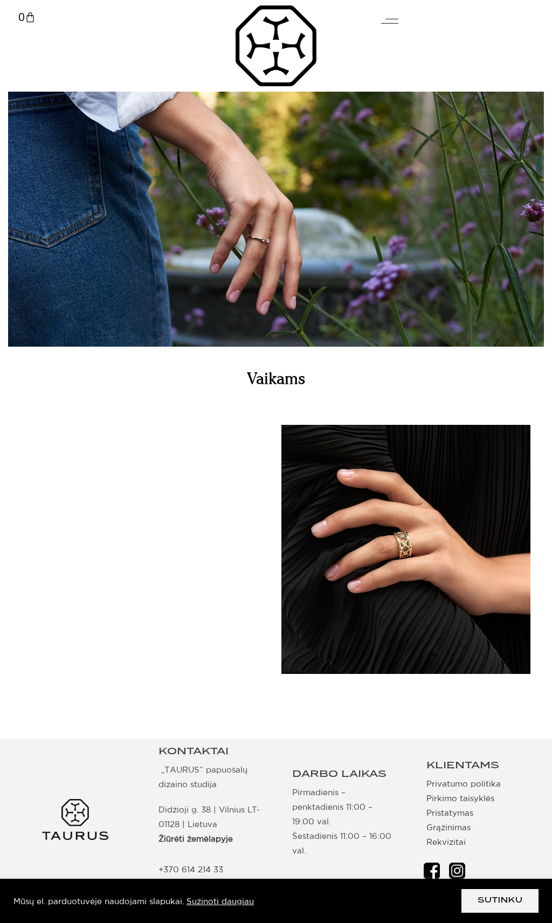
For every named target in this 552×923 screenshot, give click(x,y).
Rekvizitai (446, 841)
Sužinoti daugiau (220, 901)
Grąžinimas (448, 827)
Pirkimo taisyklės (460, 798)
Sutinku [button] (500, 901)
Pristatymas (449, 812)
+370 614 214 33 (190, 869)
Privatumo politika (463, 783)
